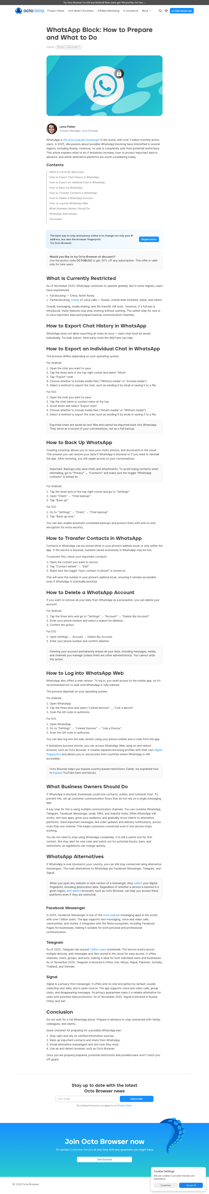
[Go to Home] (29, 10)
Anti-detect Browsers (81, 10)
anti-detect (74, 890)
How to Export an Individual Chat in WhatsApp (77, 182)
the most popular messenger (81, 139)
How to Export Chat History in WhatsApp (74, 177)
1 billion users (98, 949)
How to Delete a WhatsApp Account (71, 198)
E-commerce (130, 10)
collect (138, 883)
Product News (55, 10)
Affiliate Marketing (108, 10)
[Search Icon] (160, 10)
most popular (111, 915)
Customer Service (81, 1149)
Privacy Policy (125, 1105)
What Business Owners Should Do (69, 208)
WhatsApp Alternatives (63, 213)
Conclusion (55, 219)
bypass (57, 772)
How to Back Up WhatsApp (65, 187)
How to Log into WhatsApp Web (68, 203)
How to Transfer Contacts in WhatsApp (73, 193)
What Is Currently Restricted (66, 172)
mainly (75, 299)
